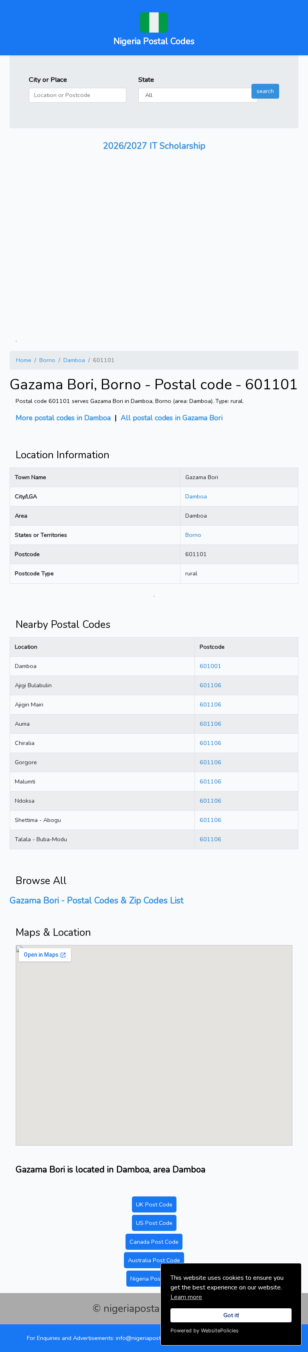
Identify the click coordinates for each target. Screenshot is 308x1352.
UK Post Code (154, 1204)
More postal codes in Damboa (63, 418)
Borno (47, 360)
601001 (210, 666)
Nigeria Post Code (154, 1279)
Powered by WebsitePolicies (204, 1331)
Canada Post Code (154, 1242)
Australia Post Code (154, 1260)
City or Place (48, 79)
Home (23, 360)
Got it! (231, 1315)
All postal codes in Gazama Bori (172, 418)
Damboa (74, 360)
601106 (210, 685)
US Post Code (154, 1223)
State (146, 79)
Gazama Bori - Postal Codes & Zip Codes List (97, 901)
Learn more (186, 1297)
